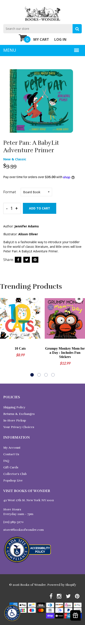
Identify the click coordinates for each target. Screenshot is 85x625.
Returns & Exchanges (19, 414)
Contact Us (11, 454)
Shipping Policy (14, 407)
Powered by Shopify (61, 585)
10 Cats (20, 348)
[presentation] (4, 334)
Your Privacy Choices (18, 427)
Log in (60, 39)
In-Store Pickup (14, 420)
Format (9, 191)
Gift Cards (10, 467)
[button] (32, 375)
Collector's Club (15, 474)
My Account (11, 448)
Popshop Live (13, 480)
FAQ (6, 461)
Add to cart (39, 208)
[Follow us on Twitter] (26, 260)
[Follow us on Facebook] (18, 260)
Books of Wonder (33, 585)
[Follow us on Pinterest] (35, 260)
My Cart (41, 39)
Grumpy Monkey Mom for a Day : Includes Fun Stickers (65, 353)
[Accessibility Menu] (12, 613)
